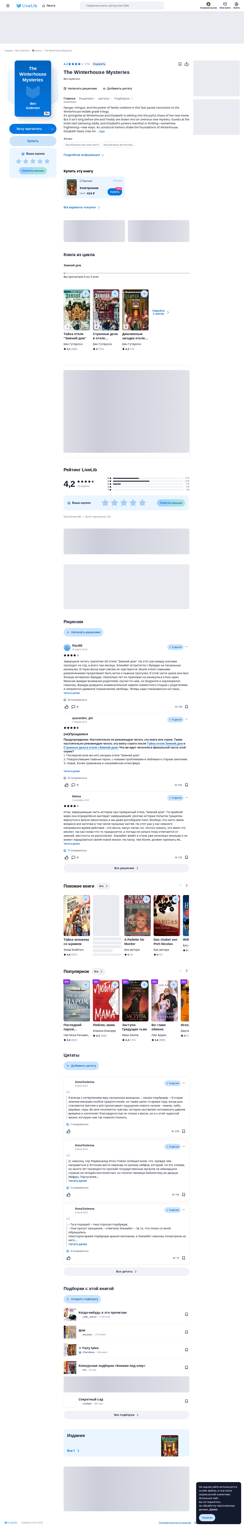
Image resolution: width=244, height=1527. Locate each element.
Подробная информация (82, 155)
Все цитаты (124, 1271)
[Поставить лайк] (66, 706)
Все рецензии (124, 868)
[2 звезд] (26, 161)
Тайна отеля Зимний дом (165, 743)
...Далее (213, 1509)
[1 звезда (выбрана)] (69, 64)
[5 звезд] (47, 161)
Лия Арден (158, 1035)
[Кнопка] (85, 293)
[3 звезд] (33, 161)
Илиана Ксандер (104, 1031)
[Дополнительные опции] (52, 129)
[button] (33, 88)
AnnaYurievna (84, 1082)
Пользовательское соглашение (175, 1522)
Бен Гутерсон (73, 344)
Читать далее (72, 693)
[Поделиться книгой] (186, 64)
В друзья (177, 647)
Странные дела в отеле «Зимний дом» (91, 747)
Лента (50, 6)
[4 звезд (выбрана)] (79, 64)
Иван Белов (130, 1035)
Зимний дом (72, 265)
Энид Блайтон (74, 950)
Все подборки (124, 1415)
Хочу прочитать (29, 129)
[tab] (70, 99)
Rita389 (77, 645)
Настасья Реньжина (77, 1035)
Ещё (102, 131)
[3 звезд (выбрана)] (76, 64)
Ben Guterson (72, 79)
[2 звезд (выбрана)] (72, 64)
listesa (76, 796)
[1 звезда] (18, 161)
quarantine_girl (82, 718)
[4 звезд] (40, 161)
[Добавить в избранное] (180, 64)
